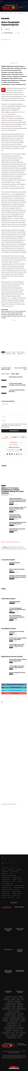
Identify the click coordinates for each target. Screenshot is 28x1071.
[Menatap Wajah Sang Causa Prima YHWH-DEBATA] (4, 523)
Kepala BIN (9, 353)
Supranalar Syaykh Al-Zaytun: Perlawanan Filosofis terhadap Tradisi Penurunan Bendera (17, 501)
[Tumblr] (24, 35)
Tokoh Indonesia (9, 32)
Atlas (15, 13)
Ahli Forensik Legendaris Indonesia (19, 950)
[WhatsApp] (12, 35)
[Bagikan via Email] (16, 454)
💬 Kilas (22, 437)
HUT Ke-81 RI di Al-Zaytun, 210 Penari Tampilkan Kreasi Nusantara (17, 509)
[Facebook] (2, 35)
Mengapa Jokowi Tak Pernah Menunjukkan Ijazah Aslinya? (17, 576)
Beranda (3, 16)
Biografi (7, 16)
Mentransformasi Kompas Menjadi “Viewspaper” (8, 971)
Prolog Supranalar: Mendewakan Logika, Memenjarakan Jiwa (15, 516)
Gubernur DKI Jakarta (21, 352)
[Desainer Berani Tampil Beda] (19, 982)
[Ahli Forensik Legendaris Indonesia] (19, 941)
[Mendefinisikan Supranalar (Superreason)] (4, 530)
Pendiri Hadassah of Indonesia (20, 929)
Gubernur (18, 186)
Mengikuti (23, 687)
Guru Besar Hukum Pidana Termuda (6, 368)
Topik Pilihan (12, 603)
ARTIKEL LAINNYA (15, 373)
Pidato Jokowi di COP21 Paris (20, 368)
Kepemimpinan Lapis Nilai (15, 377)
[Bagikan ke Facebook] (11, 454)
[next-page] (4, 396)
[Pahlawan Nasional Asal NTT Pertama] (19, 961)
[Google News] (19, 1064)
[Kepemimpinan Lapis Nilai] (4, 378)
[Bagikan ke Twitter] (9, 454)
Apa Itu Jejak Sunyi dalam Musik (16, 569)
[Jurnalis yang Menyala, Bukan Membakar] (4, 391)
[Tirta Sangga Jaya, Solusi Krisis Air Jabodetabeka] (4, 646)
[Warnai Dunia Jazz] (8, 941)
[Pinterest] (9, 35)
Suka (25, 684)
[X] (5, 35)
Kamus (10, 13)
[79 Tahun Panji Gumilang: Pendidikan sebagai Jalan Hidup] (4, 385)
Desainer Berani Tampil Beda (19, 992)
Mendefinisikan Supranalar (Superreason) (17, 529)
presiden (12, 194)
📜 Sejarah (14, 437)
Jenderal (3, 353)
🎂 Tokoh (5, 437)
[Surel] (18, 35)
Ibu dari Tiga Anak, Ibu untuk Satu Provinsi (8, 929)
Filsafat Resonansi (14, 562)
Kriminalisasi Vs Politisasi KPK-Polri (16, 632)
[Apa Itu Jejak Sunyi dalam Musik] (4, 570)
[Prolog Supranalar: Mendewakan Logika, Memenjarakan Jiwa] (4, 516)
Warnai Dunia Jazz (8, 949)
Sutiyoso (7, 29)
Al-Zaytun (3, 485)
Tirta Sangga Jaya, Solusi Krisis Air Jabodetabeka (16, 645)
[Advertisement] (14, 335)
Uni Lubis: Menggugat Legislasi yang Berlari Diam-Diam (17, 609)
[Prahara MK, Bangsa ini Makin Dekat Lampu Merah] (4, 639)
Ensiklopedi (13, 16)
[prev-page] (2, 396)
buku (7, 104)
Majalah (11, 634)
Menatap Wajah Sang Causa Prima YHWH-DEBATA (17, 523)
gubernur (13, 352)
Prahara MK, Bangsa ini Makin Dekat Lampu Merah (18, 638)
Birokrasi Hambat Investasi (17, 672)
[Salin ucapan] (21, 454)
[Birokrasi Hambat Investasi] (4, 674)
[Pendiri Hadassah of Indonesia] (19, 920)
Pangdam (14, 353)
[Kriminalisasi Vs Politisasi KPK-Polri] (4, 633)
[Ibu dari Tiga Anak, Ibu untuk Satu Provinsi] (8, 920)
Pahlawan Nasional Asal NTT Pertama (19, 971)
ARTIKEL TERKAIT (5, 373)
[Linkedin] (15, 35)
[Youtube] (17, 1064)
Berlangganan (22, 693)
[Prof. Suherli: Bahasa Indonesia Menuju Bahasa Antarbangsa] (4, 617)
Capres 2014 (8, 352)
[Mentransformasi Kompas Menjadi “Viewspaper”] (8, 961)
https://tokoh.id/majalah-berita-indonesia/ (8, 804)
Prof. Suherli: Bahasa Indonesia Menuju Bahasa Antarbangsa (16, 617)
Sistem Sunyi (4, 13)
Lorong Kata (12, 564)
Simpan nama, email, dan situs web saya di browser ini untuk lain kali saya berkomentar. (14, 425)
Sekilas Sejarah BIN (14, 601)
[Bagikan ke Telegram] (14, 454)
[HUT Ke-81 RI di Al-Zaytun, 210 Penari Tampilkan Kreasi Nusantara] (4, 508)
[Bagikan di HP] (18, 454)
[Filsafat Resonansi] (4, 564)
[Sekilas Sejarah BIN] (4, 603)
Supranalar (11, 519)
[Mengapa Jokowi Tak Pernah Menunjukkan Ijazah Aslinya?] (4, 577)
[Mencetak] (21, 35)
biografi (13, 122)
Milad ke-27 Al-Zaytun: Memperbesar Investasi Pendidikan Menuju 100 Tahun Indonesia (12, 490)
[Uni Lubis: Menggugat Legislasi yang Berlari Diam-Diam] (4, 609)
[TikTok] (11, 1064)
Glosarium (20, 13)
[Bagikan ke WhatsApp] (7, 454)
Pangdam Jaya (20, 353)
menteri (10, 298)
